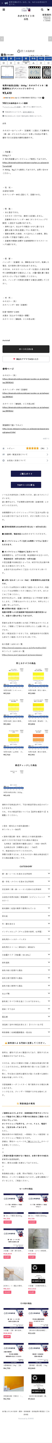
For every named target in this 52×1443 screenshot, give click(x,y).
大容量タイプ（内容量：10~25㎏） (17, 955)
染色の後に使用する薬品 (12, 986)
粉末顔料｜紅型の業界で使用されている (19, 908)
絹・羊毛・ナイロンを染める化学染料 (18, 881)
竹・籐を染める (8, 924)
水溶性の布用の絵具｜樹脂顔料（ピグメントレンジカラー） (23, 899)
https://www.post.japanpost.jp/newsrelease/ (22, 655)
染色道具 (5, 963)
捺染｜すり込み (8, 1009)
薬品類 (5, 1017)
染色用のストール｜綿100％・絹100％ (18, 947)
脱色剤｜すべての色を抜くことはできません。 (21, 1001)
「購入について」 (33, 1141)
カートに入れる (26, 349)
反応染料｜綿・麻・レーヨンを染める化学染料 (21, 889)
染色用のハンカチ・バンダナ (14, 939)
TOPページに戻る (26, 485)
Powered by (23, 1418)
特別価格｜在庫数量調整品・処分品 (17, 1032)
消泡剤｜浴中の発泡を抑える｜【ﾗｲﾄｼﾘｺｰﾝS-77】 (23, 1025)
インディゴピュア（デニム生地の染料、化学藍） (22, 932)
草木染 (5, 916)
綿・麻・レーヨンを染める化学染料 (17, 874)
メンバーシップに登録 (12, 107)
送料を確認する (28, 112)
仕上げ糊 (5, 994)
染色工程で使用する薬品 (12, 978)
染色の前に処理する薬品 (12, 970)
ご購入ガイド (26, 474)
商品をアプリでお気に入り (27, 359)
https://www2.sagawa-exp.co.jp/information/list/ (24, 648)
